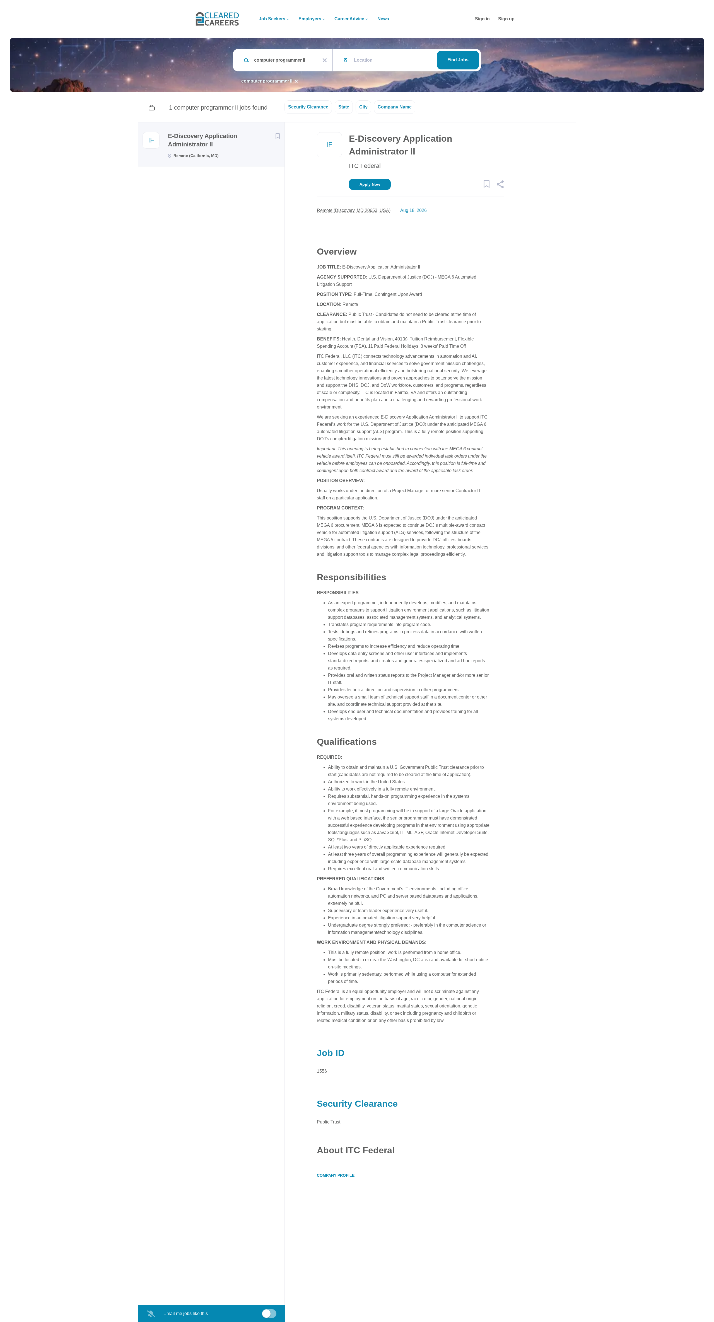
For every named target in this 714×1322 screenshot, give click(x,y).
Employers (309, 18)
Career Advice (349, 18)
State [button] (343, 107)
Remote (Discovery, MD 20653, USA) (353, 210)
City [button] (363, 107)
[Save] (277, 136)
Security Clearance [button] (308, 107)
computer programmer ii (266, 81)
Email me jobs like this (185, 1313)
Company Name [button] (395, 107)
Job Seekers (272, 18)
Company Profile (335, 1175)
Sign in (482, 18)
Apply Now (370, 184)
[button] (500, 185)
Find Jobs (458, 59)
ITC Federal (365, 165)
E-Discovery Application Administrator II (202, 140)
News (383, 18)
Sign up (506, 18)
